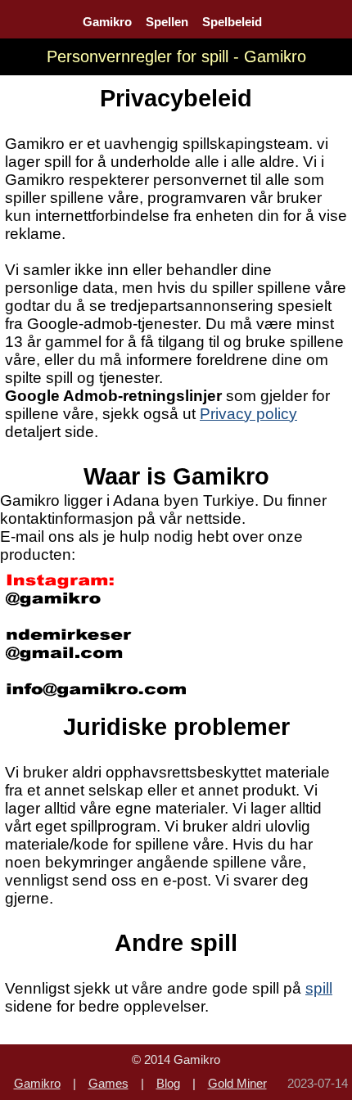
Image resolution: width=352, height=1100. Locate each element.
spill (318, 988)
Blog (168, 1083)
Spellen (167, 22)
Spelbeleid (232, 22)
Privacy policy (248, 413)
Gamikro (107, 22)
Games (108, 1083)
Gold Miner (237, 1083)
